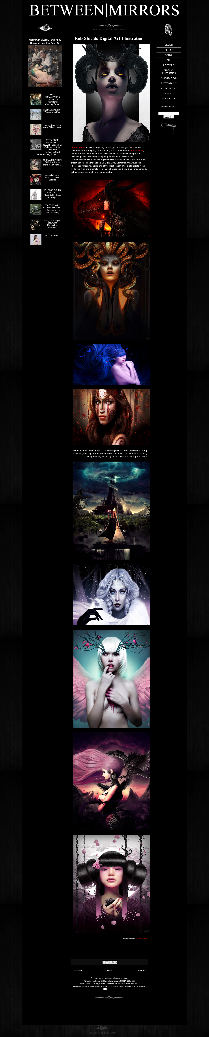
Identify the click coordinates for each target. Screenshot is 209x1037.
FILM (168, 60)
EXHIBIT (169, 50)
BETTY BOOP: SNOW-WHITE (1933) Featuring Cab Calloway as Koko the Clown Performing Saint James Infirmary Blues (49, 147)
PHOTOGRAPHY (169, 83)
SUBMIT (173, 106)
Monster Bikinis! (52, 235)
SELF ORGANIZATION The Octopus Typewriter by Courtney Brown (52, 99)
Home (109, 970)
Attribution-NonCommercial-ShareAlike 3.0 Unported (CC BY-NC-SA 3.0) (109, 981)
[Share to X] (109, 962)
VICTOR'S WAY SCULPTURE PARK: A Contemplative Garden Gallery (52, 209)
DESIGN (169, 45)
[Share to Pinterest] (115, 962)
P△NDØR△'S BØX (168, 78)
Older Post (142, 970)
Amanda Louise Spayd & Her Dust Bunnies (52, 177)
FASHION (168, 55)
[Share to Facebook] (112, 962)
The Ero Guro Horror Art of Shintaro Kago (52, 126)
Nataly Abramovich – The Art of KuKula (52, 111)
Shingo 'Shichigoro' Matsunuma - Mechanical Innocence (52, 224)
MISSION (164, 106)
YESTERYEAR (169, 98)
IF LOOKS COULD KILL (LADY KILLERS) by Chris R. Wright (52, 194)
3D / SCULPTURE (169, 88)
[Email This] (104, 962)
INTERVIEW (168, 65)
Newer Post (77, 970)
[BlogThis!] (106, 962)
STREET (169, 93)
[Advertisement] (169, 186)
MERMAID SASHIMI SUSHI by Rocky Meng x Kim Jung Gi (52, 162)
